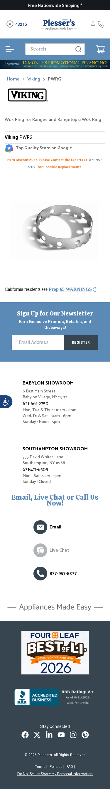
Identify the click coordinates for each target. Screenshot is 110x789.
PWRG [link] (54, 79)
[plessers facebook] (25, 734)
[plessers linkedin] (49, 734)
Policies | (57, 767)
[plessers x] (37, 734)
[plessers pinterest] (85, 734)
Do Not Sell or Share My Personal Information (55, 774)
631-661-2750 (35, 404)
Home (13, 79)
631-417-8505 (35, 470)
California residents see (48, 289)
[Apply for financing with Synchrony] (55, 64)
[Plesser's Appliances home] (59, 24)
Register (81, 342)
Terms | (41, 767)
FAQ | (71, 767)
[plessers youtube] (61, 734)
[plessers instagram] (73, 734)
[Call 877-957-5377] (101, 24)
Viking (33, 79)
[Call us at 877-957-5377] (40, 573)
